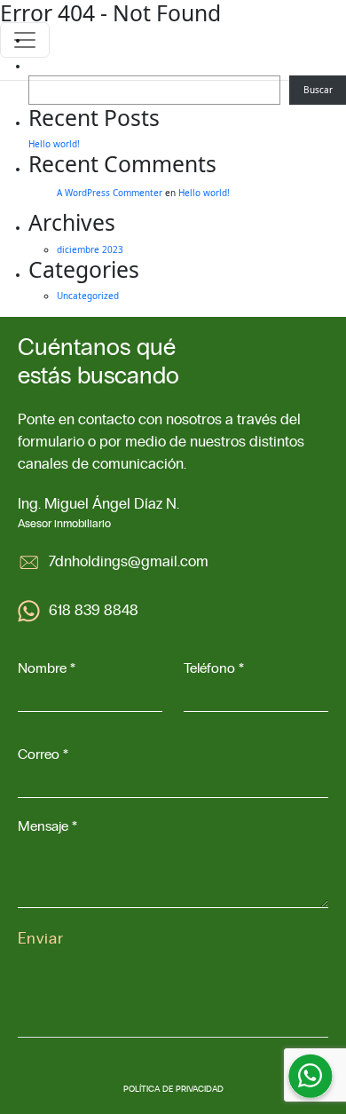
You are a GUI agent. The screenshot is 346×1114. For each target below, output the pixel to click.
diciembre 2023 (90, 249)
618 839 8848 (93, 611)
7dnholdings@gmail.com (128, 562)
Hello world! (54, 144)
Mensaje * (47, 826)
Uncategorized (88, 295)
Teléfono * (214, 668)
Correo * (43, 754)
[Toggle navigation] (25, 40)
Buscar (318, 89)
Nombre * (46, 668)
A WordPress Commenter (109, 192)
